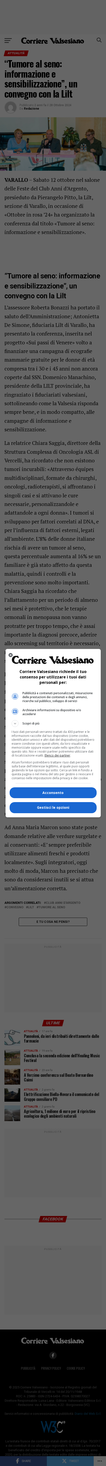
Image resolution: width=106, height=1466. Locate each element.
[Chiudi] (11, 655)
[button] (53, 723)
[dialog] (53, 733)
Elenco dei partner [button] (57, 755)
